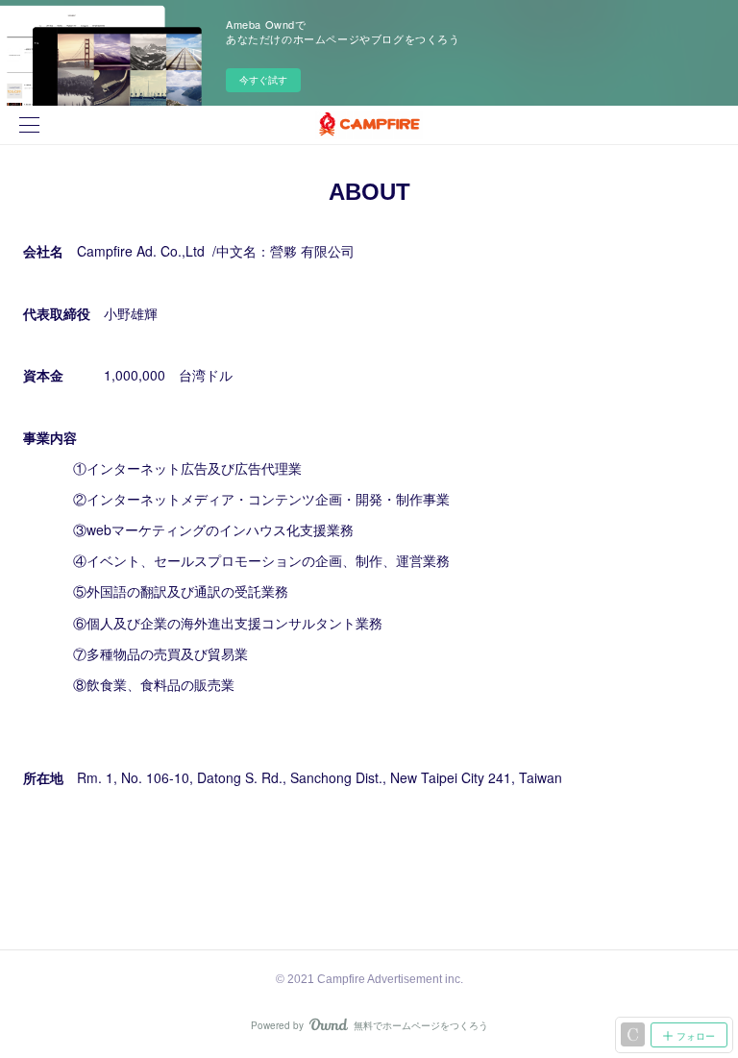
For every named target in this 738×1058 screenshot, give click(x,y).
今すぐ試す (263, 79)
